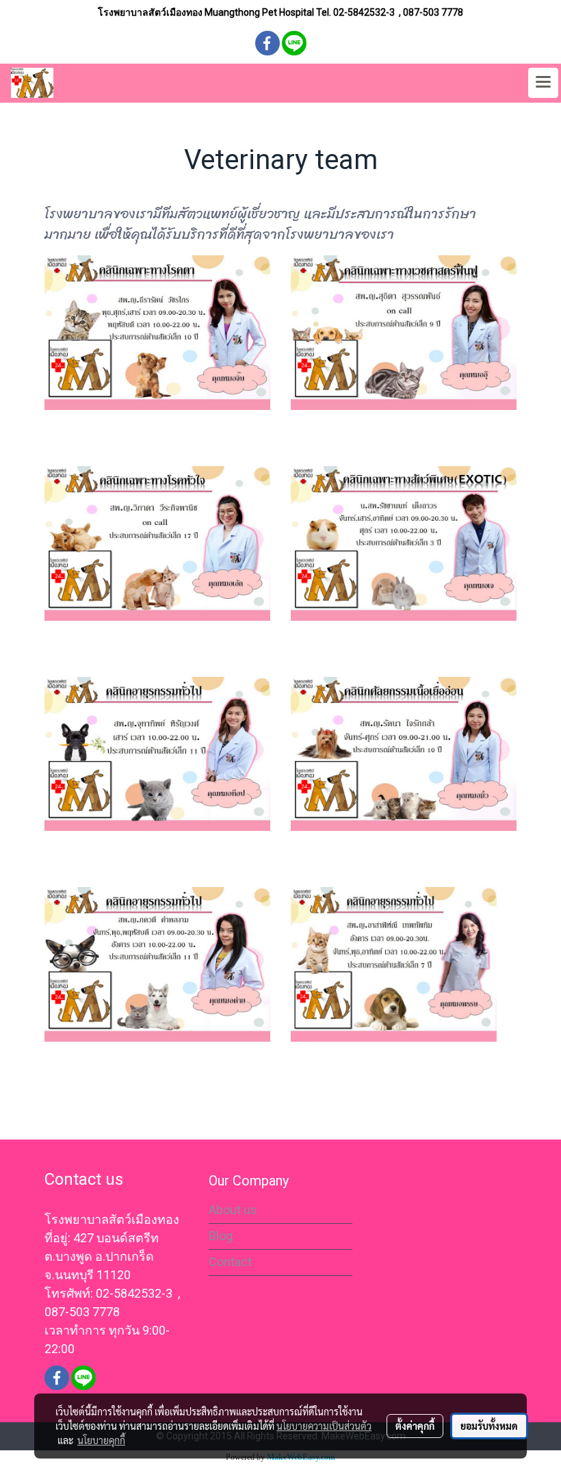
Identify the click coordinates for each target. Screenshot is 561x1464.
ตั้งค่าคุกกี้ (414, 1426)
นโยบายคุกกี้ (101, 1440)
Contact (230, 1262)
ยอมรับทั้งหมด (489, 1426)
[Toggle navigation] (543, 83)
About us (233, 1210)
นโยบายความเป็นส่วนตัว (323, 1426)
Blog (221, 1236)
